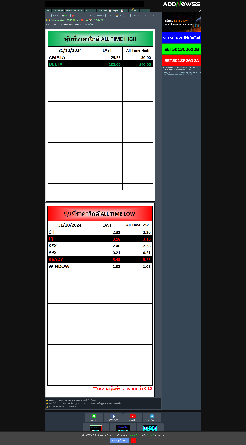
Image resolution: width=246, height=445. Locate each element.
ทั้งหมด (55, 15)
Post (54, 10)
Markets (68, 10)
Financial (100, 15)
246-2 (93, 10)
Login (199, 10)
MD (86, 10)
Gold (145, 15)
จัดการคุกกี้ (150, 435)
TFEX (110, 15)
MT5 (152, 15)
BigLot (126, 15)
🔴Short (75, 15)
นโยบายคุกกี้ (132, 435)
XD (82, 10)
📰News (65, 15)
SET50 (60, 10)
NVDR (143, 10)
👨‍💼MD (118, 15)
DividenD (136, 15)
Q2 (126, 10)
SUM (92, 15)
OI (148, 10)
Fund (136, 10)
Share (76, 10)
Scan (100, 10)
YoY (131, 10)
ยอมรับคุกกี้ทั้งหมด (119, 440)
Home (48, 10)
